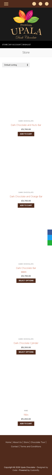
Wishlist (27, 45)
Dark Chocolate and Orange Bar (26, 196)
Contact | (15, 446)
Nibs (26, 411)
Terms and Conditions (30, 446)
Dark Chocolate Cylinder (26, 343)
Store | (5, 45)
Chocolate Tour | (38, 442)
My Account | (15, 45)
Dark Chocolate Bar (26, 268)
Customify (34, 470)
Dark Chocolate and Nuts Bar (26, 125)
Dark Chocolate (26, 121)
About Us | (18, 442)
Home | (9, 442)
